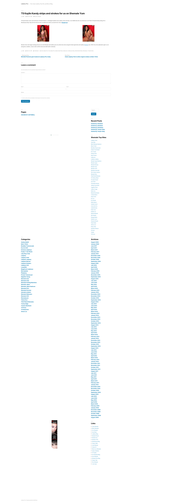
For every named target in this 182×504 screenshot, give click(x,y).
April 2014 (94, 309)
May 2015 (94, 284)
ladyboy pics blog (71, 50)
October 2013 (95, 321)
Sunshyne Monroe (95, 228)
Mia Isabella (93, 215)
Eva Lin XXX (24, 248)
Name (22, 86)
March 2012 (94, 357)
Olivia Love (93, 224)
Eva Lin (92, 198)
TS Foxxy (93, 234)
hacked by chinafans (97, 123)
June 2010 (94, 398)
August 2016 (94, 263)
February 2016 (95, 271)
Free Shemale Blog (96, 454)
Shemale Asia (25, 278)
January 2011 (95, 384)
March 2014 (94, 311)
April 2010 (94, 402)
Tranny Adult (95, 443)
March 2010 (94, 404)
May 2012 (94, 354)
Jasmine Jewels (94, 204)
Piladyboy (24, 273)
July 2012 (94, 350)
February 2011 (95, 382)
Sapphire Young (25, 276)
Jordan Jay (93, 157)
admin (23, 16)
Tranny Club (94, 460)
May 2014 (94, 307)
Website (22, 92)
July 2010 (94, 396)
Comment (23, 72)
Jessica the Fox (94, 206)
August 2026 (95, 242)
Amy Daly (93, 142)
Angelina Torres (94, 187)
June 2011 (94, 375)
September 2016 (96, 261)
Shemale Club (25, 280)
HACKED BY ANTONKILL (28, 115)
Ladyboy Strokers (26, 263)
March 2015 (94, 288)
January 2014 (95, 315)
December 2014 (95, 294)
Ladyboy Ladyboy (95, 159)
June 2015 (94, 282)
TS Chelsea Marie (95, 178)
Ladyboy (23, 255)
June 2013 (94, 329)
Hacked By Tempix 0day (98, 129)
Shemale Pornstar (94, 164)
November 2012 (95, 342)
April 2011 (94, 379)
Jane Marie (94, 432)
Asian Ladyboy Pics (44, 50)
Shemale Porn (94, 174)
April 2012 (94, 355)
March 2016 (94, 269)
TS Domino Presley (95, 183)
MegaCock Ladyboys (27, 269)
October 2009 (95, 413)
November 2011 (95, 365)
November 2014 (95, 296)
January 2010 (95, 407)
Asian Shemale (95, 426)
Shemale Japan (94, 163)
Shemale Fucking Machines (29, 282)
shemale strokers (26, 292)
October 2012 (95, 344)
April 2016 (94, 267)
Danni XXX (93, 196)
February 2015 (95, 290)
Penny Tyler (93, 226)
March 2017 (94, 250)
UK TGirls (93, 181)
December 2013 (95, 317)
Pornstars (86, 44)
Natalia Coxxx (94, 219)
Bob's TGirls (24, 244)
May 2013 (94, 330)
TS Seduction (25, 309)
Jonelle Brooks (94, 208)
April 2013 (94, 332)
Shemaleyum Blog (96, 441)
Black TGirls (93, 146)
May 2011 (93, 377)
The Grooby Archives (95, 172)
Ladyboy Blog (95, 434)
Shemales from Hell (95, 170)
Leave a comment (38, 16)
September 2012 (96, 346)
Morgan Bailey (94, 217)
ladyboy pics (65, 50)
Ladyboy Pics (24, 3)
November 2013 (95, 319)
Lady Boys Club (25, 253)
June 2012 (94, 352)
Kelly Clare (93, 209)
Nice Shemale (95, 462)
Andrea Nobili (25, 242)
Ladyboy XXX (94, 140)
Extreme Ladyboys (26, 250)
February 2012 (95, 359)
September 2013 (96, 323)
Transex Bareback (26, 305)
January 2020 (95, 244)
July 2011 (93, 373)
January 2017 (95, 253)
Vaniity (92, 232)
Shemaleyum (36, 50)
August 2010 (94, 394)
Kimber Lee (93, 211)
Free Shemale (95, 430)
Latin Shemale (95, 445)
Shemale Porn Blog (96, 458)
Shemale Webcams (26, 294)
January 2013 (95, 338)
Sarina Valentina (95, 451)
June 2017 (94, 246)
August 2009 (95, 417)
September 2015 (96, 276)
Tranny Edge (24, 303)
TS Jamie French (94, 179)
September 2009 (96, 415)
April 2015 (94, 286)
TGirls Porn (24, 300)
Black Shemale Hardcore (96, 144)
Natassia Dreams (94, 221)
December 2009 (95, 409)
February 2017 (95, 251)
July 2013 (94, 327)
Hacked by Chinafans (97, 127)
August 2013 (94, 325)
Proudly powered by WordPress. (31, 500)
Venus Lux (24, 311)
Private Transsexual (26, 275)
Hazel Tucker (94, 155)
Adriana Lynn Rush (95, 185)
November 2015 (95, 275)
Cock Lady (94, 464)
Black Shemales (95, 428)
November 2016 (95, 257)
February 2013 (95, 336)
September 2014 (96, 300)
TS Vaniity (94, 452)
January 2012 (95, 361)
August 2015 (94, 278)
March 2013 (94, 334)
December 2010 (95, 386)
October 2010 (95, 390)
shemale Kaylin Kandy (78, 50)
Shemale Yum (94, 166)
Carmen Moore (94, 194)
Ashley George (94, 189)
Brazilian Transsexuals (96, 148)
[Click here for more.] (54, 448)
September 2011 (95, 369)
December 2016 (95, 255)
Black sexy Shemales (96, 449)
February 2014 (95, 313)
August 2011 (94, 371)
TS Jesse (93, 230)
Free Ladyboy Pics (51, 50)
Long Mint (24, 267)
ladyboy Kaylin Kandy (59, 50)
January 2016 (95, 273)
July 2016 (94, 265)
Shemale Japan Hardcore (96, 161)
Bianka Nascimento (95, 193)
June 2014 (94, 305)
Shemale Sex (94, 437)
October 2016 (95, 259)
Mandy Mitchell (94, 213)
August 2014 (94, 302)
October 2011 (95, 367)
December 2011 (95, 363)
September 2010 (96, 392)
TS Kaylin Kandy (90, 50)
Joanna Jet (94, 447)
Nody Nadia (93, 223)
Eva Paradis (93, 200)
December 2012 (95, 340)
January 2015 (95, 292)
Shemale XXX (94, 168)
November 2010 (95, 388)
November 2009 (95, 411)
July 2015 (94, 280)
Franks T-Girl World (95, 149)
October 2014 (95, 298)
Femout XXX (94, 153)
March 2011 (94, 381)
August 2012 (94, 348)
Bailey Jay (93, 191)
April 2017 (94, 248)
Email (67, 86)
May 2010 (94, 400)
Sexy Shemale (95, 456)
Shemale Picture (95, 435)
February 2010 (95, 406)
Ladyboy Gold (25, 257)
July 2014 (94, 303)
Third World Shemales (95, 176)
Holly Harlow (94, 202)
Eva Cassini (93, 151)
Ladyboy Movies (26, 261)
